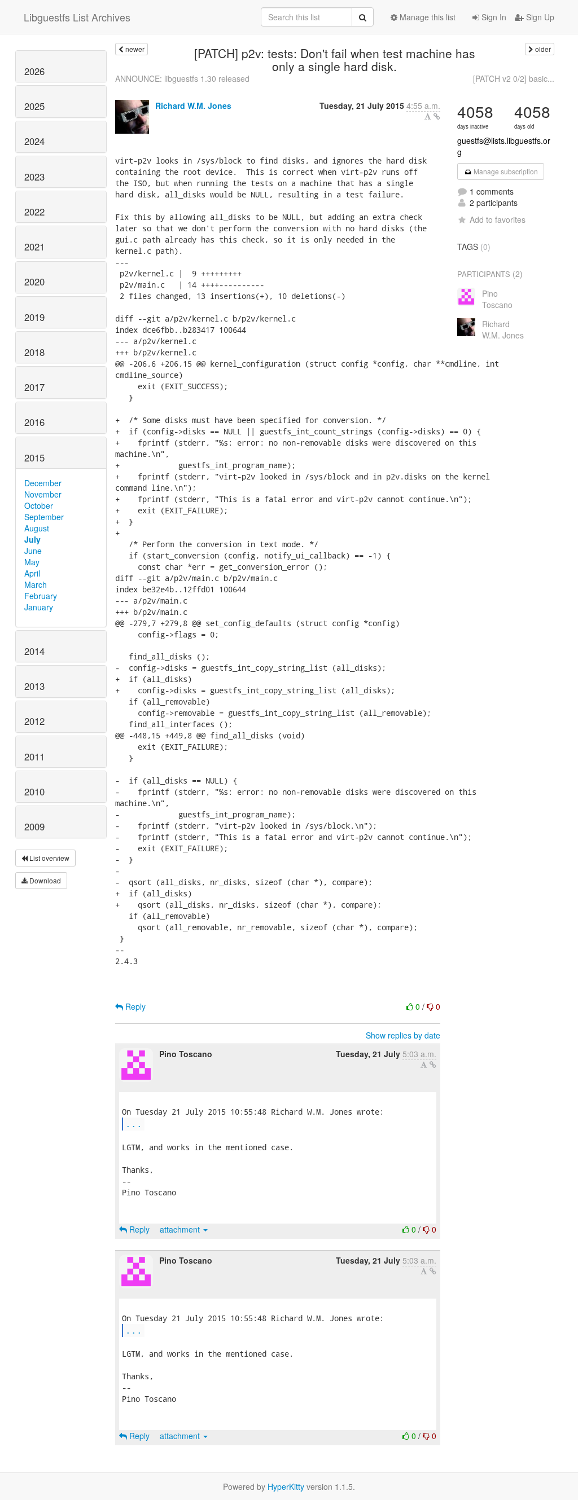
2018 (34, 352)
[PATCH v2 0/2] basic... (513, 78)
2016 (34, 422)
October (38, 505)
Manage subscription (505, 171)
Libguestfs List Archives (77, 17)
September (44, 516)
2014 (34, 651)
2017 (34, 387)
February (40, 595)
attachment (181, 1229)
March (35, 584)
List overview (48, 858)
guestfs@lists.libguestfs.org (503, 146)
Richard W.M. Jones (193, 105)
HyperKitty (286, 1486)
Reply (134, 1006)
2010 (34, 791)
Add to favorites (498, 219)
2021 (34, 246)
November (43, 494)
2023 (34, 176)
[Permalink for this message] (437, 116)
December (43, 483)
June (33, 550)
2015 (34, 457)
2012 (34, 721)
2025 (34, 106)
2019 (34, 317)
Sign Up (539, 17)
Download (44, 880)
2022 (34, 211)
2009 (34, 826)
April (32, 573)
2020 (34, 281)
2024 (34, 141)
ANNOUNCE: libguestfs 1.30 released (182, 78)
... (133, 1123)
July (32, 539)
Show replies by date (403, 1035)
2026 (34, 71)
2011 (34, 756)
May (32, 562)
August (36, 528)
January (38, 607)
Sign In (492, 17)
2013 (34, 686)
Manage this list (426, 17)
